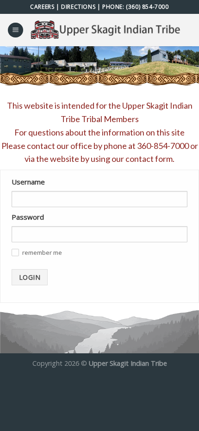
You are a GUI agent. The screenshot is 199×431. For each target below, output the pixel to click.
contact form (149, 159)
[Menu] (15, 30)
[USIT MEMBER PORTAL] (107, 30)
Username (28, 181)
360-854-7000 (163, 146)
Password (28, 217)
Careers (42, 7)
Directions (78, 7)
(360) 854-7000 (147, 7)
